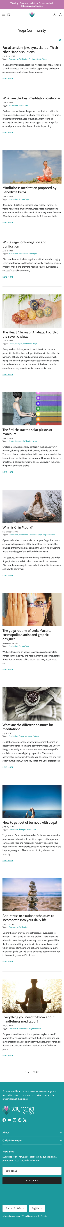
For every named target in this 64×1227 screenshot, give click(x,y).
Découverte (13, 59)
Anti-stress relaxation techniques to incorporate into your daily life (28, 918)
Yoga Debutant (49, 534)
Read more (7, 79)
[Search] (10, 14)
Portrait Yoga (24, 199)
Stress (44, 59)
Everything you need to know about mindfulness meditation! (28, 1019)
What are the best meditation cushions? (31, 98)
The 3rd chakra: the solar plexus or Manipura (27, 432)
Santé (39, 59)
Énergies (18, 343)
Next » (36, 1071)
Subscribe (32, 1180)
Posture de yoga (35, 534)
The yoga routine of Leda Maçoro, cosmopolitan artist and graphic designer (26, 635)
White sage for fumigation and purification (24, 244)
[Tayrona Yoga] (32, 15)
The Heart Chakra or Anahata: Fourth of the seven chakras (30, 334)
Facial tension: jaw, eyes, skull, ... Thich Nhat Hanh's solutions (30, 50)
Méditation (23, 59)
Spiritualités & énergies (28, 253)
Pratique (32, 59)
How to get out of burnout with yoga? (29, 822)
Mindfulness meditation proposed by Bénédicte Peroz (29, 190)
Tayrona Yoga (14, 1216)
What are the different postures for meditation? (27, 727)
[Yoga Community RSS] (60, 40)
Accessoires (13, 105)
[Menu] (3, 14)
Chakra (11, 343)
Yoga (35, 343)
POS (22, 1216)
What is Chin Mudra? (17, 527)
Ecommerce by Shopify (37, 1216)
